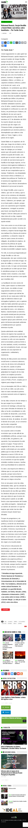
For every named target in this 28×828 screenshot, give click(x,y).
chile (5, 621)
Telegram (7, 712)
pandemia (20, 623)
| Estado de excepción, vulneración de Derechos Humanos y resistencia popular (17, 795)
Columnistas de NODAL (7, 22)
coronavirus (10, 621)
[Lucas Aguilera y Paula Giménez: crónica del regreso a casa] (14, 687)
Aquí (24, 720)
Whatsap (7, 707)
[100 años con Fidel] (4, 790)
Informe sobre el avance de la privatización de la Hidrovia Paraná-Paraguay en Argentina (12, 773)
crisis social (4, 623)
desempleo (10, 623)
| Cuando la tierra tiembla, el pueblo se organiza (17, 801)
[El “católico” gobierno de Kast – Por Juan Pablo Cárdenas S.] (20, 637)
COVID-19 (15, 621)
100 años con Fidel (12, 788)
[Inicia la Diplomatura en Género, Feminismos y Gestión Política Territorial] (14, 737)
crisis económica (22, 621)
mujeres (15, 623)
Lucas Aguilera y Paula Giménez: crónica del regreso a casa (13, 698)
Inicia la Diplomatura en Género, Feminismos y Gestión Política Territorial (13, 747)
